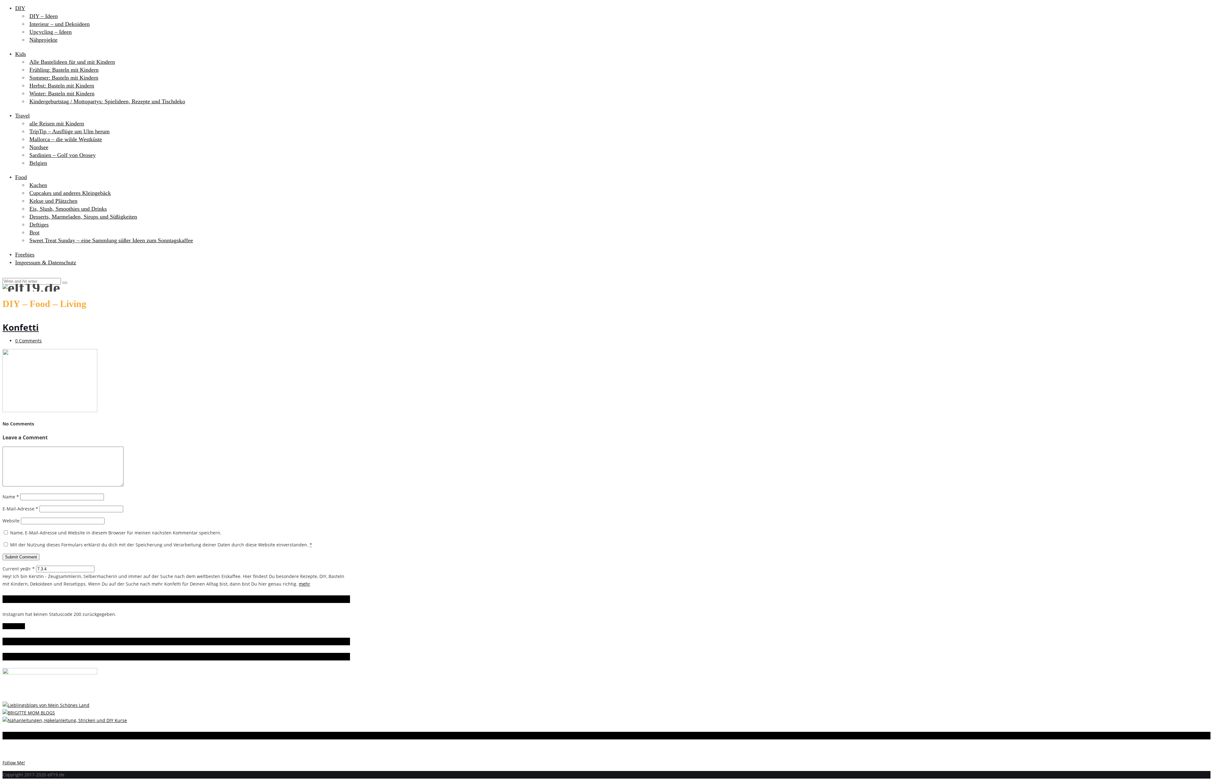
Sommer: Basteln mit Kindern (63, 78)
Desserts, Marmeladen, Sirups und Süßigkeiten (83, 217)
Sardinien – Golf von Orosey (62, 155)
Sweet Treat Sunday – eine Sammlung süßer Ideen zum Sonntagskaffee (111, 240)
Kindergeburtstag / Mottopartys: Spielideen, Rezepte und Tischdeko (107, 101)
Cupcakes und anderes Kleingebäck (70, 193)
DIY (20, 8)
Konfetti (21, 327)
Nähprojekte (43, 40)
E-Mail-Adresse (20, 509)
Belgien (38, 163)
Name (11, 497)
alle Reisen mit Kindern (56, 123)
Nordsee (38, 147)
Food (21, 177)
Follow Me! (14, 626)
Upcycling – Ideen (50, 32)
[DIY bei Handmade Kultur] (65, 720)
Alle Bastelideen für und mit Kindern (72, 62)
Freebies (24, 254)
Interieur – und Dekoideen (59, 24)
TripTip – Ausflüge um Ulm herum (69, 131)
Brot (34, 232)
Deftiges (39, 224)
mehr (304, 584)
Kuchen (38, 185)
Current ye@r (19, 569)
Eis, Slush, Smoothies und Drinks (68, 209)
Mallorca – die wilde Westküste (65, 139)
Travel (22, 115)
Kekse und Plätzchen (53, 201)
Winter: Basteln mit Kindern (61, 93)
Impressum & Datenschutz (45, 262)
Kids (20, 54)
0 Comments (28, 341)
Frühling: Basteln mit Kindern (64, 70)
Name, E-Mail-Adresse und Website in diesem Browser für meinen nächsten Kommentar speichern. (115, 533)
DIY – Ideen (43, 16)
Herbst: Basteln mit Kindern (61, 85)
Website (11, 521)
